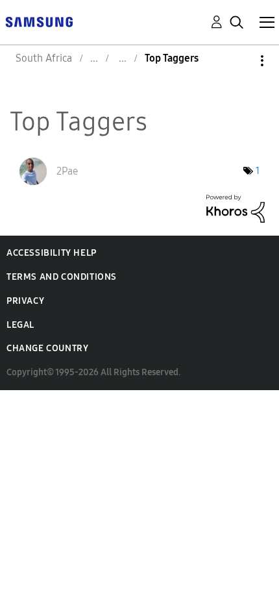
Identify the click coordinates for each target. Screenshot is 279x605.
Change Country (47, 348)
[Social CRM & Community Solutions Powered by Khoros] (235, 207)
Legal (20, 324)
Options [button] (240, 61)
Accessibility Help (51, 252)
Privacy (25, 300)
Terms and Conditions (61, 276)
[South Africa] (39, 21)
